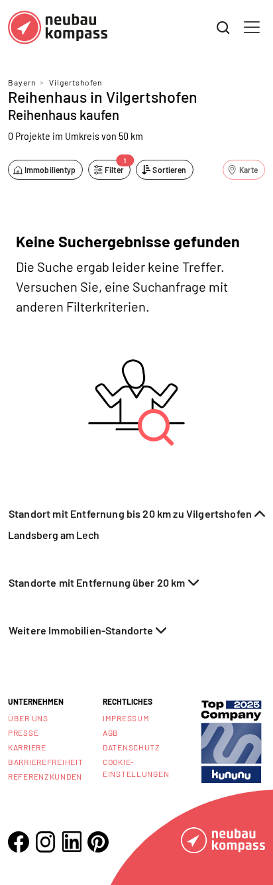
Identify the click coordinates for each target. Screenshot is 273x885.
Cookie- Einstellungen (136, 767)
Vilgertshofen (75, 82)
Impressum (126, 718)
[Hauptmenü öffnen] (252, 27)
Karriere (27, 747)
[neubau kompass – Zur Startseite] (57, 27)
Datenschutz (131, 747)
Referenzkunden (45, 776)
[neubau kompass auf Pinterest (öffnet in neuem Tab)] (98, 842)
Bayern (22, 82)
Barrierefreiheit (45, 761)
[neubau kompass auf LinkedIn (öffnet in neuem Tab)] (71, 842)
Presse (23, 732)
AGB (111, 732)
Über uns (28, 718)
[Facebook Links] (18, 842)
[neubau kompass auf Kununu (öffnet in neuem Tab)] (231, 740)
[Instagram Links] (45, 842)
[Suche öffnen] (223, 28)
